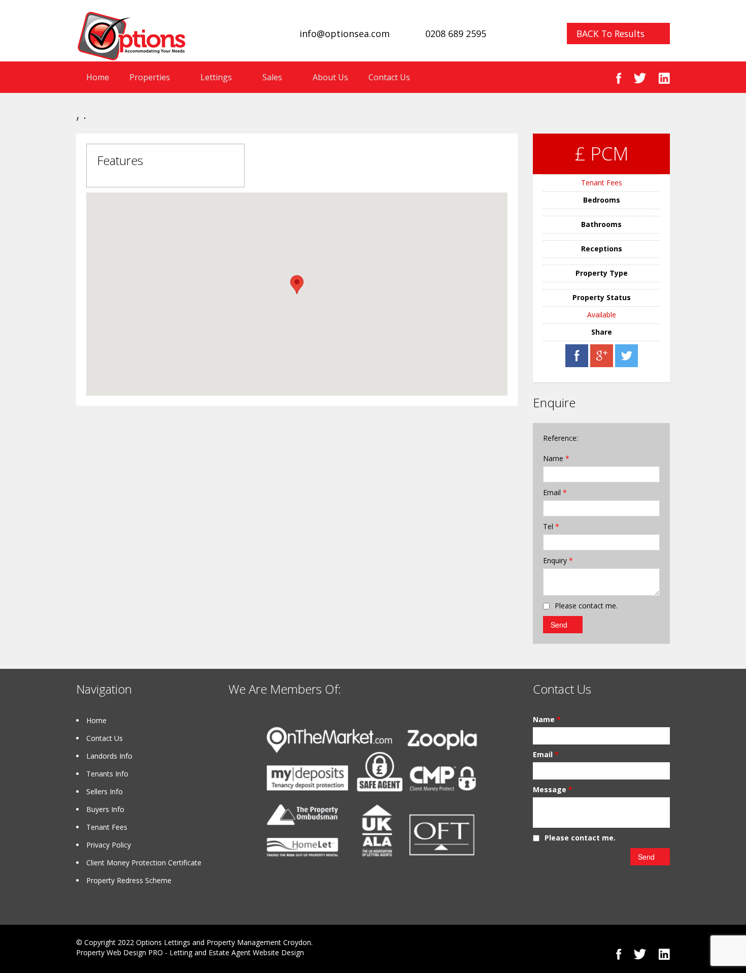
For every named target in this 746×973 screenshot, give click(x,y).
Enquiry (558, 560)
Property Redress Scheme (129, 880)
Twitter (640, 78)
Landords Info (109, 756)
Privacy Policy (108, 845)
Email (555, 492)
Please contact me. (586, 605)
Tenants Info (107, 774)
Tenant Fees (601, 182)
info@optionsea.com (344, 33)
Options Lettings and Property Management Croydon (223, 942)
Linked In (664, 78)
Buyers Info (105, 809)
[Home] (131, 35)
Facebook (619, 78)
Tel (551, 526)
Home (97, 77)
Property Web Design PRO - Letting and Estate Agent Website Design (190, 952)
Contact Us (389, 77)
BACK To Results (611, 33)
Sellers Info (104, 791)
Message (552, 789)
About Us (330, 77)
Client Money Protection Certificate (143, 862)
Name (556, 458)
